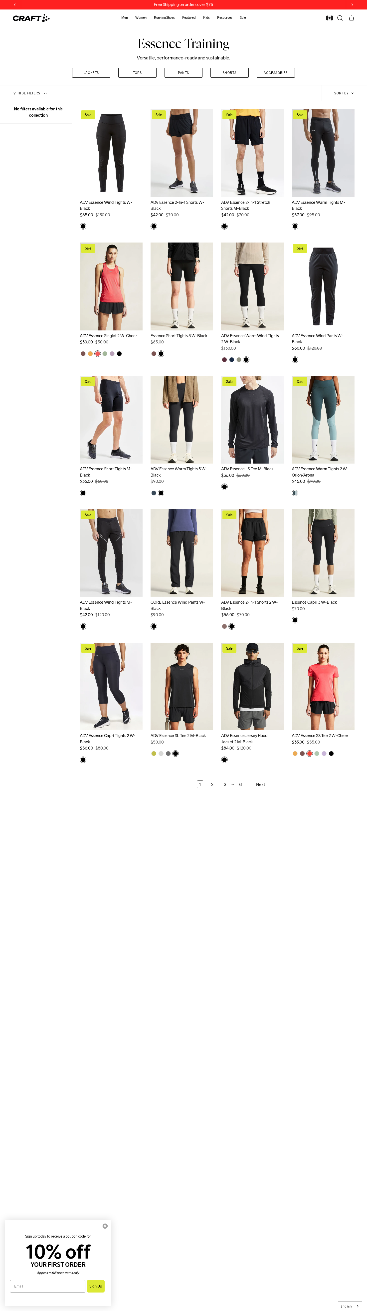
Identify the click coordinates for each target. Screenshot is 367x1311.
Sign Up (95, 1286)
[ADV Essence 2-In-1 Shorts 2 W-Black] (252, 553)
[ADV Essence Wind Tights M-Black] (111, 553)
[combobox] (350, 1306)
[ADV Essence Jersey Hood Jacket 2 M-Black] (252, 686)
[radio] (83, 226)
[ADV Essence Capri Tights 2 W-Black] (111, 686)
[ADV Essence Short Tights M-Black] (111, 420)
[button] (125, 18)
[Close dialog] (105, 1226)
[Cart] (351, 18)
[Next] (352, 4)
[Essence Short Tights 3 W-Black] (182, 286)
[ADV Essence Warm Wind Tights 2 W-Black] (252, 286)
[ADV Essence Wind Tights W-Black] (111, 153)
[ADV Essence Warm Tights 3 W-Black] (182, 420)
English (346, 1306)
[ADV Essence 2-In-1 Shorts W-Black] (182, 153)
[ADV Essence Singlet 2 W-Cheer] (111, 286)
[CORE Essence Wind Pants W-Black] (182, 553)
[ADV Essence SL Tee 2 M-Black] (182, 686)
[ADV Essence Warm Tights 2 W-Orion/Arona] (323, 420)
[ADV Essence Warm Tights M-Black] (323, 153)
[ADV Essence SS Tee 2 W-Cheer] (323, 686)
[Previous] (14, 4)
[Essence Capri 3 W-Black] (323, 553)
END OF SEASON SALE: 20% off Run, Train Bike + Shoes (183, 4)
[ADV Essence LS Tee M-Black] (252, 420)
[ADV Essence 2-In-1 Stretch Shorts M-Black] (252, 153)
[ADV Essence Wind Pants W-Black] (323, 286)
